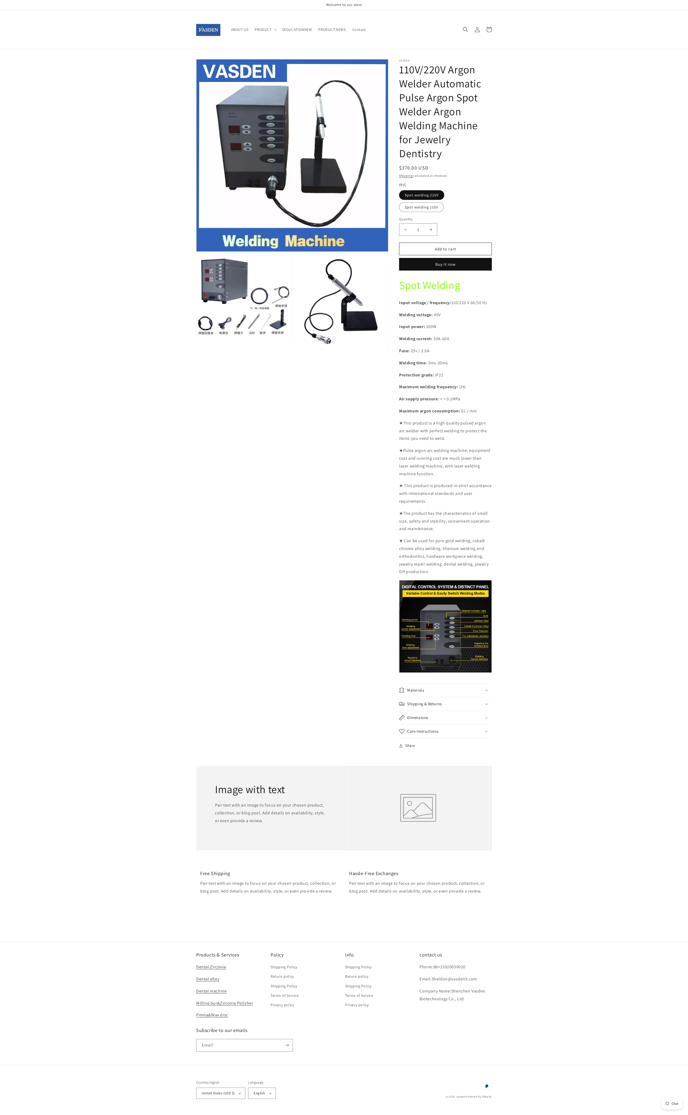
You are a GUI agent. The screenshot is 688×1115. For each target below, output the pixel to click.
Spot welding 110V (421, 207)
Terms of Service (285, 995)
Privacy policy (282, 1004)
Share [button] (410, 745)
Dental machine (211, 991)
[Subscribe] (287, 1045)
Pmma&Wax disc (212, 1015)
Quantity (406, 219)
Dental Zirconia (211, 967)
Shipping (406, 176)
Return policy (282, 976)
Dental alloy (207, 979)
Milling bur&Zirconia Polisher (224, 1003)
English (259, 1093)
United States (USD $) (218, 1093)
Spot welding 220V (422, 195)
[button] (265, 29)
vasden (460, 1096)
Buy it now (445, 264)
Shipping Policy (284, 967)
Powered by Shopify (479, 1096)
